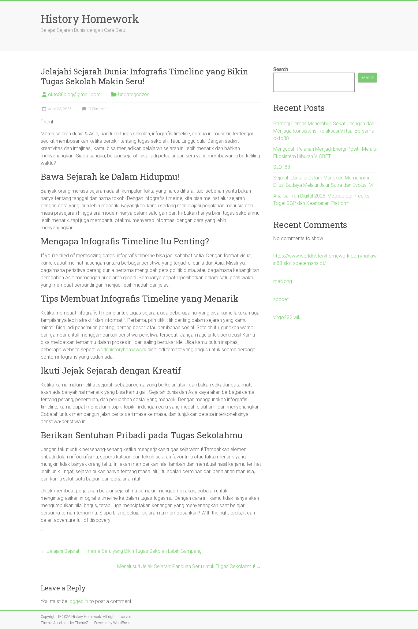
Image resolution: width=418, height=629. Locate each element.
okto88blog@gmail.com (74, 94)
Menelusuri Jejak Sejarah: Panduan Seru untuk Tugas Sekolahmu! (189, 566)
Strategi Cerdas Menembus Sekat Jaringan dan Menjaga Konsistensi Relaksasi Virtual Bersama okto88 (323, 131)
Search (280, 69)
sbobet (281, 299)
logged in (78, 601)
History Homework (90, 18)
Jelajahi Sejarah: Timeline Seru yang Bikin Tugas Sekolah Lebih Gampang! (122, 551)
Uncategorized (134, 94)
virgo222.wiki (287, 317)
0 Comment (98, 109)
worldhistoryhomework (121, 349)
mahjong (282, 281)
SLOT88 (281, 167)
